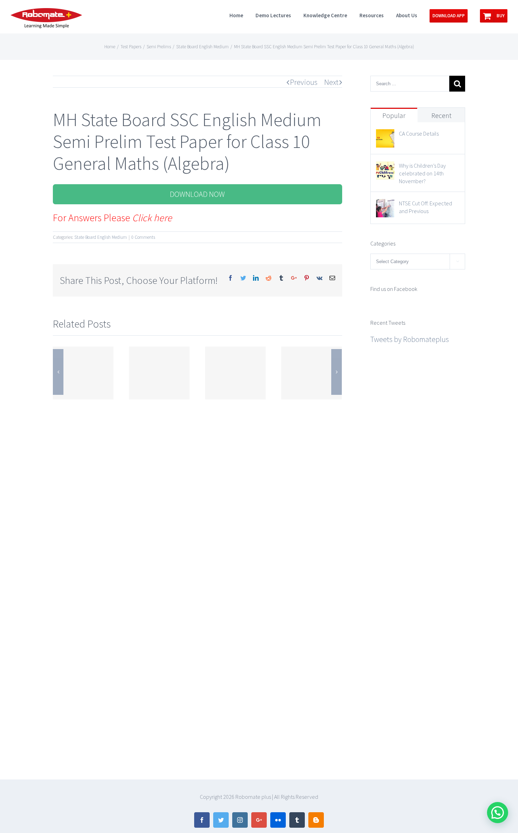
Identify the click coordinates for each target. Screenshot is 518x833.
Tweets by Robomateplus (409, 339)
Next (331, 82)
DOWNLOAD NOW (197, 194)
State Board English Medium (100, 237)
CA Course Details (419, 133)
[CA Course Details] (385, 136)
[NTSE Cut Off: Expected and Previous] (385, 205)
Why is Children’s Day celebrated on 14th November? (422, 173)
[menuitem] (242, 15)
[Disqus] (197, 489)
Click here (152, 217)
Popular (394, 115)
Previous (303, 82)
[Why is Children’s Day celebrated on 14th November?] (385, 168)
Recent (441, 115)
